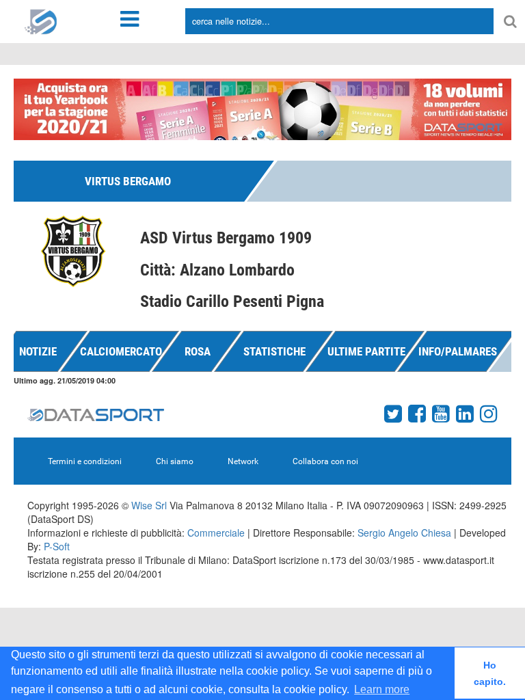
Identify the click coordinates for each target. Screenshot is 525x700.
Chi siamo (174, 461)
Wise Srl (149, 505)
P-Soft (57, 546)
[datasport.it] (41, 20)
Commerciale (216, 532)
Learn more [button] (381, 689)
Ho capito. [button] (490, 673)
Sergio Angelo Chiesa (404, 532)
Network (243, 461)
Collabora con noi (325, 461)
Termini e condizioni (85, 461)
